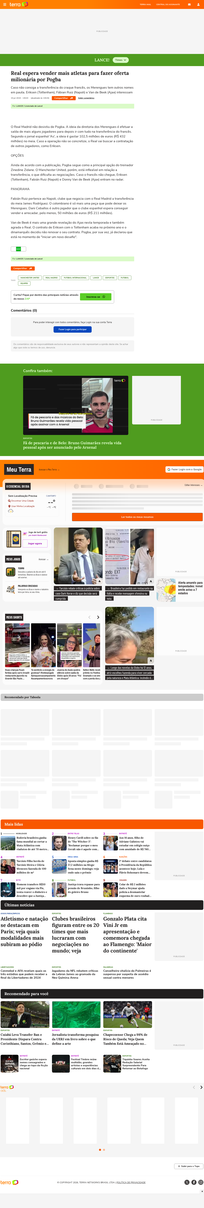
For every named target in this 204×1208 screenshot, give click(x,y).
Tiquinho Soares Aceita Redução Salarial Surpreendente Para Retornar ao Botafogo (136, 1064)
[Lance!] (18, 249)
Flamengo (108, 913)
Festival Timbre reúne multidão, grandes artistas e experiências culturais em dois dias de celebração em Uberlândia (85, 1064)
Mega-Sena (73, 857)
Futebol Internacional (75, 278)
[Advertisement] (179, 975)
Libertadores (7, 967)
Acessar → (44, 559)
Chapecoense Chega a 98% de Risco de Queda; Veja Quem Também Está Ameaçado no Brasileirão (125, 1039)
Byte (18, 880)
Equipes (24, 283)
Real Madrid (52, 278)
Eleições (123, 857)
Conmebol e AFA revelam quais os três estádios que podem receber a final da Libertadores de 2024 (24, 974)
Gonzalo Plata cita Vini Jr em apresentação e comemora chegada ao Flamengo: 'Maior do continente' (127, 935)
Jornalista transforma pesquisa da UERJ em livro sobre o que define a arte (75, 1039)
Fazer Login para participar (73, 329)
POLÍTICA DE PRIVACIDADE (131, 1182)
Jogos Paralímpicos (10, 913)
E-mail (189, 4)
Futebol (125, 278)
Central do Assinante (168, 4)
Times (118, 60)
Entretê (123, 833)
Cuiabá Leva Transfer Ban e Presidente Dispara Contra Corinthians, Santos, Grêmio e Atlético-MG (23, 1039)
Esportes (109, 278)
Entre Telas (73, 833)
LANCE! (96, 278)
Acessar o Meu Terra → (49, 469)
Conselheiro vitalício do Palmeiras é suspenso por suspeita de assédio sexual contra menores (127, 974)
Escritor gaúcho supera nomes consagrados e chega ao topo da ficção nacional (34, 1064)
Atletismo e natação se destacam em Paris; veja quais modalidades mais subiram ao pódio (24, 932)
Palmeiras (108, 967)
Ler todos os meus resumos (137, 517)
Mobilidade (21, 833)
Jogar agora (35, 543)
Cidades (123, 880)
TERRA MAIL (145, 4)
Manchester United (30, 278)
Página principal (19, 4)
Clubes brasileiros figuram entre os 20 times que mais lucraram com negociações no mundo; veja (75, 935)
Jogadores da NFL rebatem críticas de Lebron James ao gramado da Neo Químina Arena (75, 974)
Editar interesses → (194, 484)
